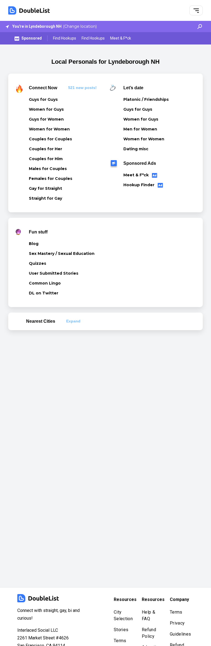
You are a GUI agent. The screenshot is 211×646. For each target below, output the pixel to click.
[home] (29, 10)
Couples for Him (46, 158)
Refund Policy (149, 633)
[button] (196, 10)
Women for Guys (46, 109)
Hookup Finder (139, 184)
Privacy (177, 623)
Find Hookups (64, 38)
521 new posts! (82, 87)
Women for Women (49, 129)
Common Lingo (45, 283)
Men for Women (140, 129)
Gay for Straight (45, 188)
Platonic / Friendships (146, 99)
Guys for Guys (43, 99)
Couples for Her (45, 148)
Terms (120, 640)
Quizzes (37, 263)
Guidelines (180, 634)
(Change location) (80, 26)
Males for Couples (48, 168)
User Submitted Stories (53, 273)
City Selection (123, 615)
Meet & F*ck (120, 38)
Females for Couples (50, 178)
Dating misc (135, 148)
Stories (121, 629)
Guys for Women (46, 119)
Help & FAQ (148, 615)
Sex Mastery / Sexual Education (62, 253)
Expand (73, 321)
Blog (33, 243)
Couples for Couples (50, 139)
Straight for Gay (45, 198)
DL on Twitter (43, 293)
